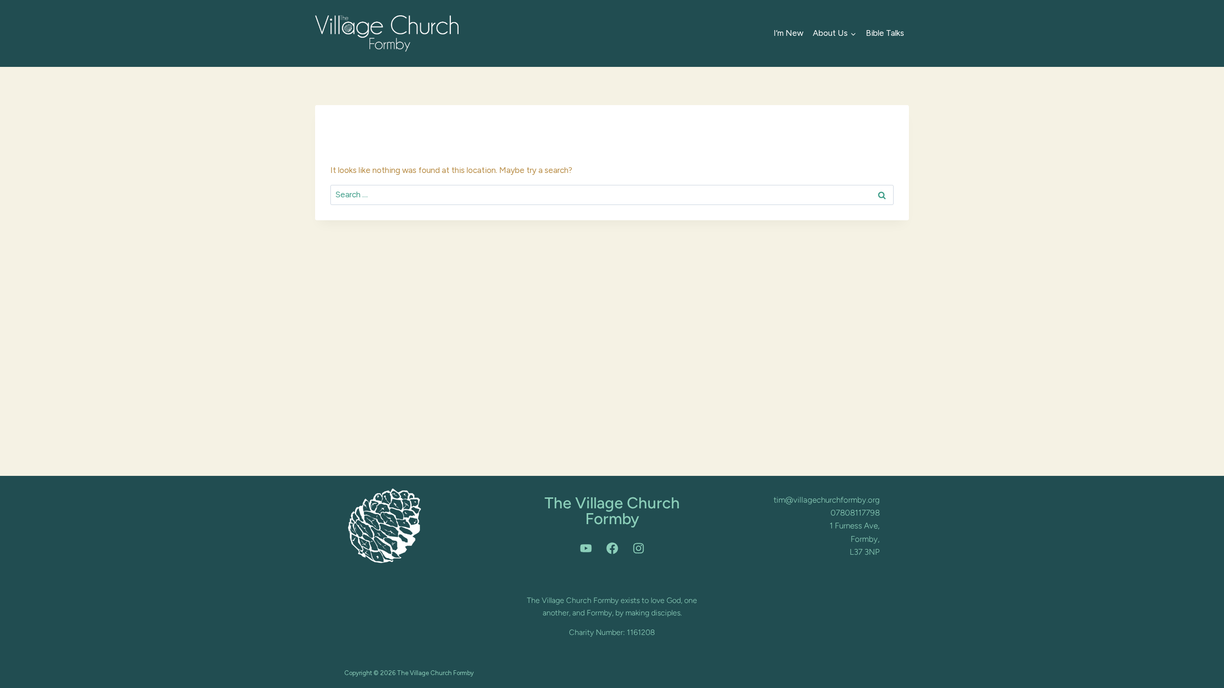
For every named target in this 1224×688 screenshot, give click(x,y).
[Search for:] (612, 194)
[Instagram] (638, 548)
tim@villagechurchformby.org (827, 500)
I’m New (788, 33)
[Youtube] (586, 548)
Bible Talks (885, 33)
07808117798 (855, 512)
